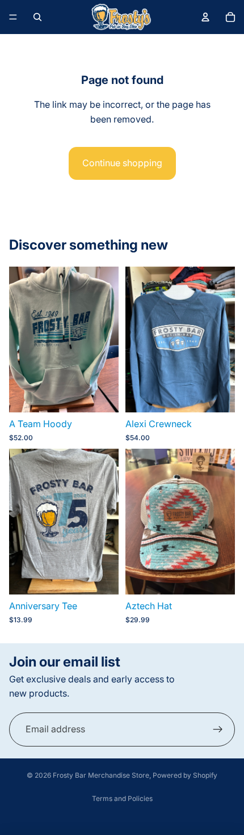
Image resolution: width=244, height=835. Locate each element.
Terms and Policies (122, 798)
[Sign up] (218, 729)
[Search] (37, 17)
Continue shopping (122, 162)
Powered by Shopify (185, 775)
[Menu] (13, 17)
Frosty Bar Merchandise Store (101, 775)
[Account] (205, 17)
